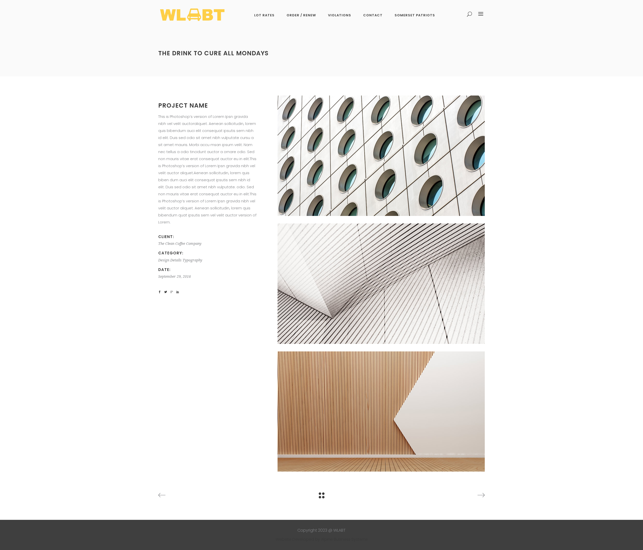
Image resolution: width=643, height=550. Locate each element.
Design (163, 260)
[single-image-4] (381, 156)
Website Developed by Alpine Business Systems (322, 539)
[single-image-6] (381, 411)
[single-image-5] (381, 283)
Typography (192, 260)
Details (176, 260)
